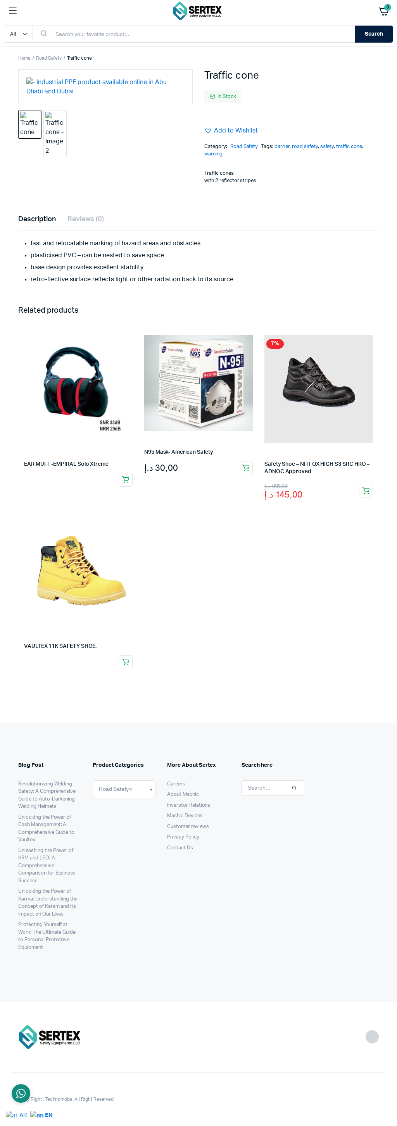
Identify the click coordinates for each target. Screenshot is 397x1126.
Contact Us (180, 848)
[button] (231, 130)
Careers (176, 784)
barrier (282, 146)
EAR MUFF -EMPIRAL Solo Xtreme (66, 464)
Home (24, 58)
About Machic (183, 794)
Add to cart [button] (246, 468)
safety (327, 146)
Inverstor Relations (188, 805)
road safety (305, 146)
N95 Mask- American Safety (178, 452)
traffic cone (349, 146)
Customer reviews (188, 826)
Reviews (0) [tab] (85, 219)
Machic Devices (185, 815)
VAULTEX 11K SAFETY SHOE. (60, 646)
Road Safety (49, 58)
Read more (126, 480)
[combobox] (124, 789)
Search (374, 34)
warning (213, 154)
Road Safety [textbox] (115, 789)
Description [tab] (37, 219)
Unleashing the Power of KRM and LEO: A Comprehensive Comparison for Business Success (47, 865)
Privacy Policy (183, 837)
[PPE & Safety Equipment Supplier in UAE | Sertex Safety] (199, 11)
